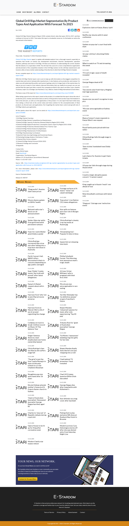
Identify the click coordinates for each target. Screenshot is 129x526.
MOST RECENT (27, 12)
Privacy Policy (61, 512)
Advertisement (72, 512)
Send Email (23, 153)
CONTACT (45, 12)
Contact (82, 512)
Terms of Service (49, 512)
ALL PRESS (37, 12)
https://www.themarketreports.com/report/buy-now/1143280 (55, 93)
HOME (18, 12)
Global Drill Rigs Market (23, 59)
